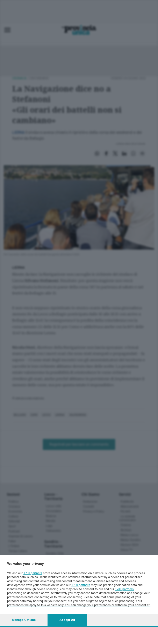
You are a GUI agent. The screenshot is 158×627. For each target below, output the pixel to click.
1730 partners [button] (32, 573)
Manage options (24, 620)
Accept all (67, 620)
